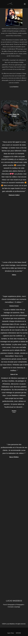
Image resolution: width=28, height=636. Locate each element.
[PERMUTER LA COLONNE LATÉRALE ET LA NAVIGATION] (25, 4)
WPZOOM (18, 633)
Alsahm (14, 411)
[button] (2, 116)
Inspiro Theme (10, 633)
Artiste (14, 412)
